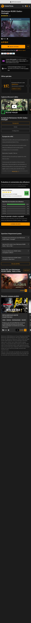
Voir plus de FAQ (15, 263)
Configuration (15, 130)
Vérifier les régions (22, 50)
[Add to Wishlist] (28, 46)
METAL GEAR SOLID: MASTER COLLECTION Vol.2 (10, 316)
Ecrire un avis (15, 224)
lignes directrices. (22, 186)
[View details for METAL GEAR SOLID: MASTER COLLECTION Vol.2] (14, 305)
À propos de (16, 123)
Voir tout (26, 270)
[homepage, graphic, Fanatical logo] (7, 6)
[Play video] (14, 106)
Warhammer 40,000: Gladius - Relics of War (15, 61)
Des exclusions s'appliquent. (18, 86)
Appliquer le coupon (16, 88)
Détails (15, 127)
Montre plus (15, 171)
